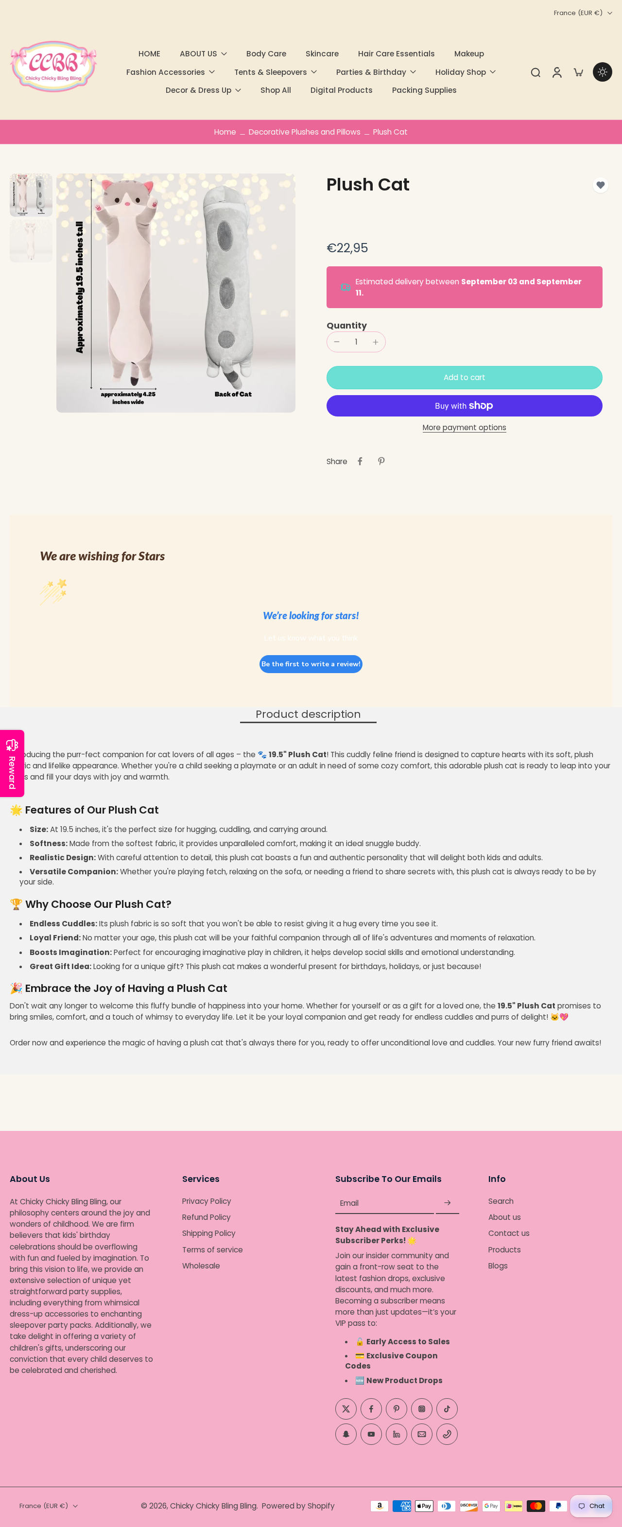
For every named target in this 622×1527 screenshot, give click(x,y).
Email (349, 1203)
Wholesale (201, 1266)
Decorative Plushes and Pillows (305, 132)
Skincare (322, 54)
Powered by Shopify (298, 1506)
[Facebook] (371, 1409)
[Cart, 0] (578, 72)
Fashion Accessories (165, 72)
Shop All (275, 90)
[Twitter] (346, 1409)
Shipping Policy (209, 1234)
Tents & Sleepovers (270, 72)
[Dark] (602, 72)
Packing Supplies (424, 90)
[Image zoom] (175, 293)
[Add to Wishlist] (600, 185)
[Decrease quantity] (336, 341)
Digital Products (342, 90)
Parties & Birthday (371, 72)
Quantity (347, 325)
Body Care (266, 54)
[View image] (31, 195)
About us (504, 1217)
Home (225, 132)
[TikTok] (447, 1409)
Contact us (509, 1234)
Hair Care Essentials (396, 54)
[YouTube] (371, 1434)
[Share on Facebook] (360, 461)
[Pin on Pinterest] (381, 461)
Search (501, 1201)
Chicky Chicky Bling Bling (213, 1506)
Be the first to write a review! (311, 664)
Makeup (469, 54)
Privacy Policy (206, 1201)
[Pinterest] (396, 1409)
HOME (149, 54)
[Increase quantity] (375, 342)
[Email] (421, 1434)
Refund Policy (206, 1217)
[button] (465, 377)
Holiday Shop (460, 72)
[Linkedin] (396, 1434)
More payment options (464, 428)
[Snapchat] (346, 1434)
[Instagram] (421, 1409)
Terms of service (212, 1250)
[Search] (535, 72)
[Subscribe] (447, 1203)
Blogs (498, 1266)
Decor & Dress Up (198, 90)
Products (504, 1250)
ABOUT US (198, 54)
